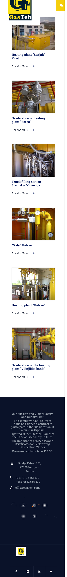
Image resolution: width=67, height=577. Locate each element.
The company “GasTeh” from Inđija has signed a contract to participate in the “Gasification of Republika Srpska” (32, 425)
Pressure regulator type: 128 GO (32, 451)
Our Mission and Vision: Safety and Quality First (32, 415)
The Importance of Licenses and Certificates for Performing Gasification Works (32, 444)
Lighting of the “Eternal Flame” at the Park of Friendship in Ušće (32, 435)
